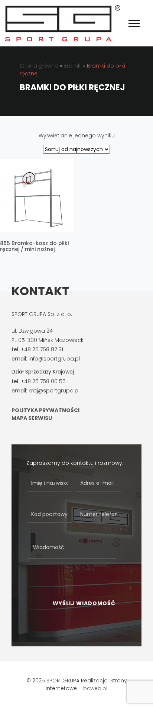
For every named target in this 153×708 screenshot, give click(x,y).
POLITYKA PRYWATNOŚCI (45, 410)
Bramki (73, 65)
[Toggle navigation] (134, 23)
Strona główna (39, 65)
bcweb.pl (95, 688)
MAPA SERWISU (32, 418)
